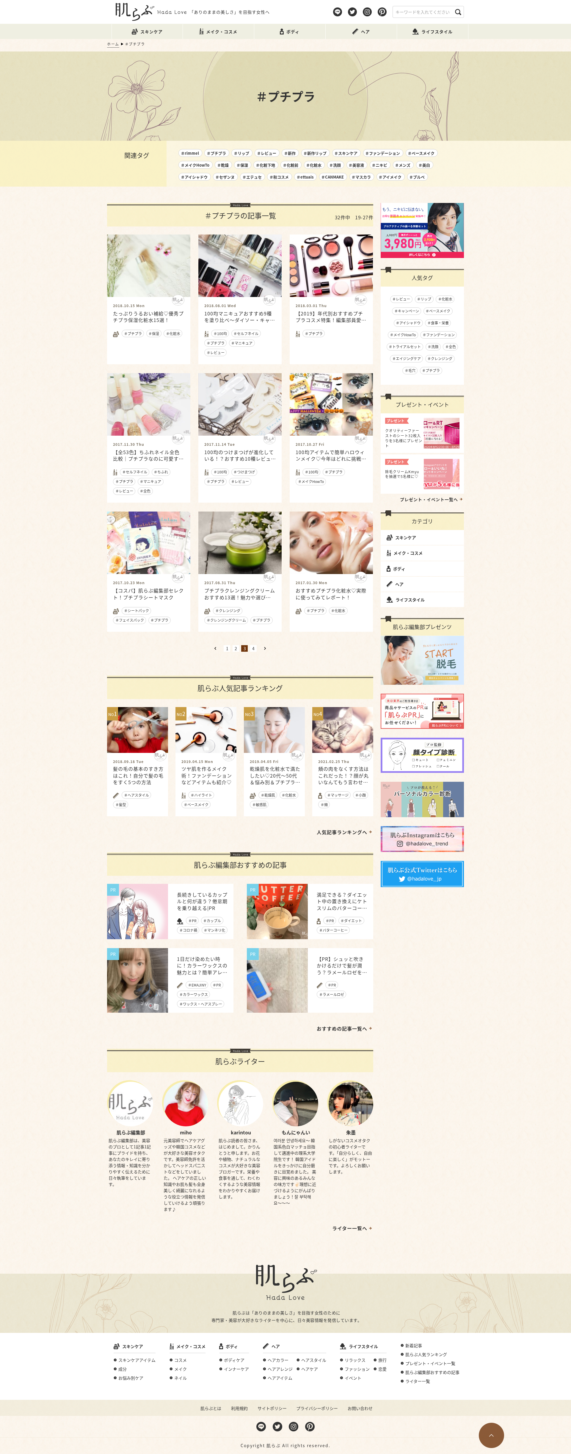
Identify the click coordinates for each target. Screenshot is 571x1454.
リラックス (355, 1360)
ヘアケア (309, 1369)
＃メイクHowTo (195, 165)
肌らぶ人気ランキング (426, 1354)
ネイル (180, 1378)
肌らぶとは (210, 1408)
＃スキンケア (345, 153)
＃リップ (241, 153)
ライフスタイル (410, 600)
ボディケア (234, 1360)
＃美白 (424, 165)
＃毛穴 (410, 370)
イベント (353, 1378)
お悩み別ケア (130, 1378)
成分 (122, 1369)
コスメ (180, 1360)
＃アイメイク (390, 177)
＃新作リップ (315, 153)
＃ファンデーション (382, 153)
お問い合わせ (360, 1408)
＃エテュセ (252, 177)
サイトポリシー (272, 1408)
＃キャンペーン (406, 310)
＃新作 (290, 153)
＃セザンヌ (225, 177)
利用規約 (239, 1408)
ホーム (113, 43)
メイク (180, 1369)
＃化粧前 (290, 165)
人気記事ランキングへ (342, 832)
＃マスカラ (361, 177)
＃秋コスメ (279, 177)
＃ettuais (305, 177)
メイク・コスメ (408, 553)
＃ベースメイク (421, 153)
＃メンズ (402, 165)
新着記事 (413, 1345)
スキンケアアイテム (137, 1360)
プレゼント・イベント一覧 (430, 1363)
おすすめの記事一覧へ (342, 1028)
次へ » (265, 648)
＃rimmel (190, 153)
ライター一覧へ (349, 1228)
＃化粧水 (313, 165)
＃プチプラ (216, 153)
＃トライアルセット (405, 346)
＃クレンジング (439, 358)
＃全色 (450, 346)
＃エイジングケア (406, 358)
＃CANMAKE (332, 177)
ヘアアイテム (280, 1378)
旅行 (382, 1360)
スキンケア (405, 537)
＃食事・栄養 (438, 322)
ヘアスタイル (313, 1360)
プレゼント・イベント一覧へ (429, 499)
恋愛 (382, 1369)
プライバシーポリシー (317, 1408)
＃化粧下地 (265, 165)
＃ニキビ (379, 165)
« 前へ (215, 648)
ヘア (399, 584)
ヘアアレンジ (280, 1369)
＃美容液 (356, 165)
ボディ (399, 569)
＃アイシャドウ (194, 177)
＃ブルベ (417, 177)
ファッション (357, 1369)
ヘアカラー (278, 1360)
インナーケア (236, 1369)
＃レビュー (266, 153)
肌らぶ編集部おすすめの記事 (432, 1372)
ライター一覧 (417, 1381)
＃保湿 (242, 165)
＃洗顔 (335, 165)
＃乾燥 (223, 165)
